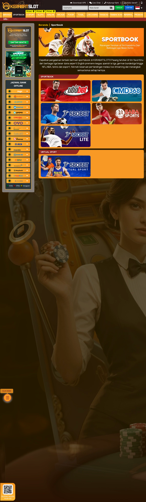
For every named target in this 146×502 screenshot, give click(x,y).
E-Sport (31, 15)
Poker (71, 15)
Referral (128, 15)
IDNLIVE (50, 15)
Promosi (139, 15)
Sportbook (19, 15)
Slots (40, 15)
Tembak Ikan (116, 15)
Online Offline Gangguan (19, 186)
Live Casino (92, 15)
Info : (6, 19)
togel (81, 15)
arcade (60, 15)
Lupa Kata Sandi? (130, 3)
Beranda (7, 15)
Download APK (79, 3)
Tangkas (104, 15)
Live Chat (96, 3)
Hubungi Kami (112, 3)
